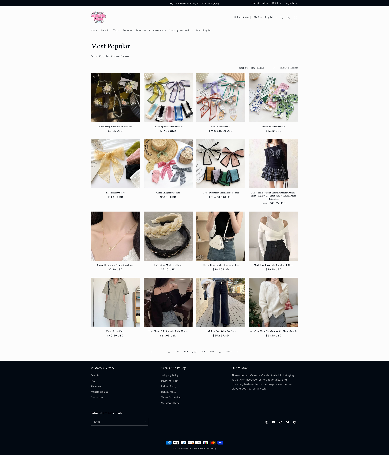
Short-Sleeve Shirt (115, 331)
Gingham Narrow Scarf (168, 192)
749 (212, 351)
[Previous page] (151, 351)
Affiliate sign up (100, 392)
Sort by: (243, 68)
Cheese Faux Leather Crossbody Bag (221, 264)
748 (203, 351)
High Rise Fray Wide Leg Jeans (221, 331)
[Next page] (237, 351)
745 (177, 351)
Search (95, 375)
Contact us (97, 397)
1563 (229, 351)
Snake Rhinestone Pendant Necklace (115, 264)
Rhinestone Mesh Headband (168, 264)
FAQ (93, 380)
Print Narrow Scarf (221, 126)
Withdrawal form (170, 403)
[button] (140, 30)
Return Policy (168, 392)
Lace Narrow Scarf (115, 192)
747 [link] (194, 351)
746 (186, 351)
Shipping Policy (169, 375)
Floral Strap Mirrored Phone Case (115, 126)
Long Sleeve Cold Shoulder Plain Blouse (168, 331)
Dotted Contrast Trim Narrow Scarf (221, 192)
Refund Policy (169, 386)
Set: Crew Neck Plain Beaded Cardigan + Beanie (273, 331)
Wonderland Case (189, 448)
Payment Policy (170, 380)
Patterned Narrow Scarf (274, 126)
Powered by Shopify (207, 448)
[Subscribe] (144, 422)
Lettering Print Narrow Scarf (168, 126)
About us (96, 386)
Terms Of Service (171, 397)
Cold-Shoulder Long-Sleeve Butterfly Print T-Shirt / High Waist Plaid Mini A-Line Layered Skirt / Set (273, 195)
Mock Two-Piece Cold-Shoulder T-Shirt (273, 264)
